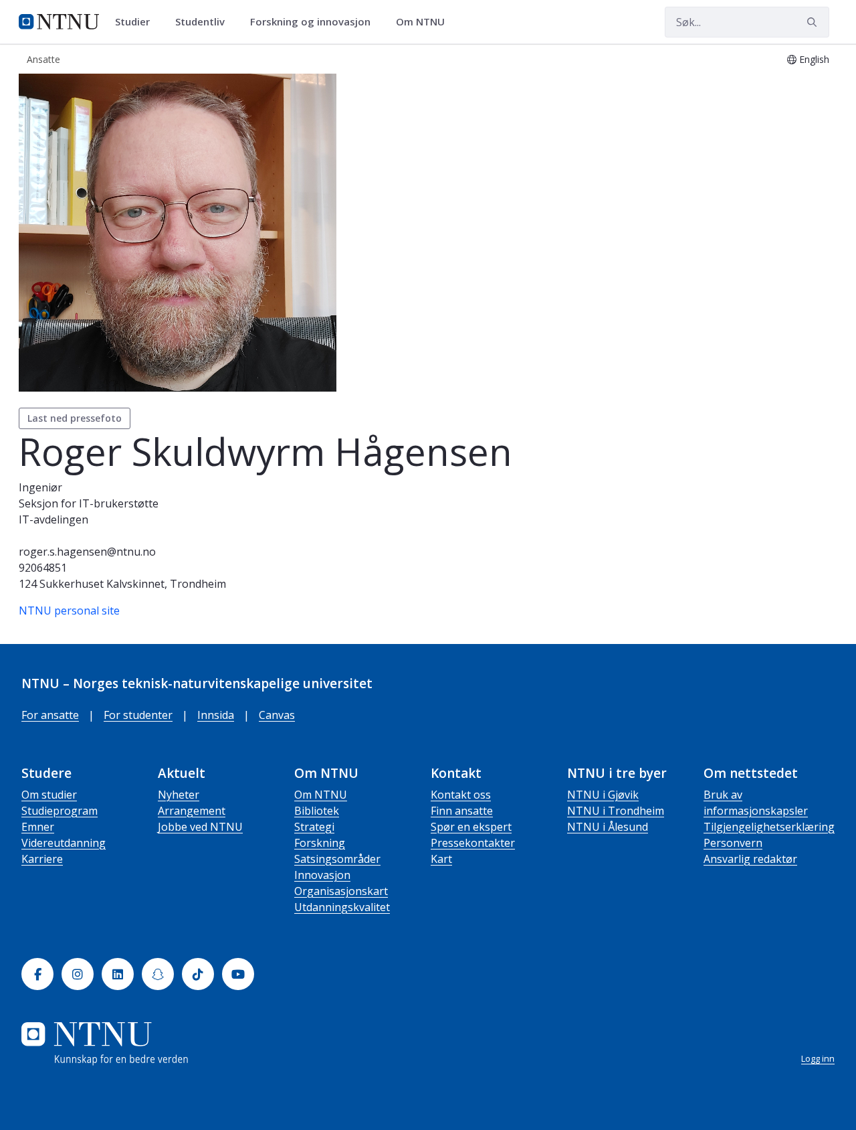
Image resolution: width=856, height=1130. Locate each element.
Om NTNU (320, 794)
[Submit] (814, 22)
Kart (441, 859)
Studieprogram (59, 810)
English (814, 59)
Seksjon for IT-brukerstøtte (88, 503)
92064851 (43, 567)
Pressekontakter (473, 842)
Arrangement (191, 810)
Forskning (319, 842)
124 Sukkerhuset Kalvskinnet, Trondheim (122, 583)
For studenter (138, 715)
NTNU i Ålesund (607, 826)
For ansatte (50, 715)
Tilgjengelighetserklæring (769, 826)
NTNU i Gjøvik (603, 794)
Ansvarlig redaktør (750, 859)
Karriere (42, 859)
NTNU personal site (69, 610)
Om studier (49, 794)
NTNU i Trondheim (615, 810)
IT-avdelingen (53, 519)
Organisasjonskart (341, 891)
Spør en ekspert (471, 826)
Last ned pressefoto (74, 418)
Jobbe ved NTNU (200, 826)
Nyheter (178, 794)
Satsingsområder (337, 859)
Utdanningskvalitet (342, 907)
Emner (37, 826)
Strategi (314, 826)
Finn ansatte (462, 810)
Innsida (215, 715)
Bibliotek (316, 810)
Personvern (733, 842)
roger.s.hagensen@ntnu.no (87, 551)
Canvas (277, 715)
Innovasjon (322, 875)
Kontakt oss (461, 794)
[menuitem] (137, 22)
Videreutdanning (63, 842)
